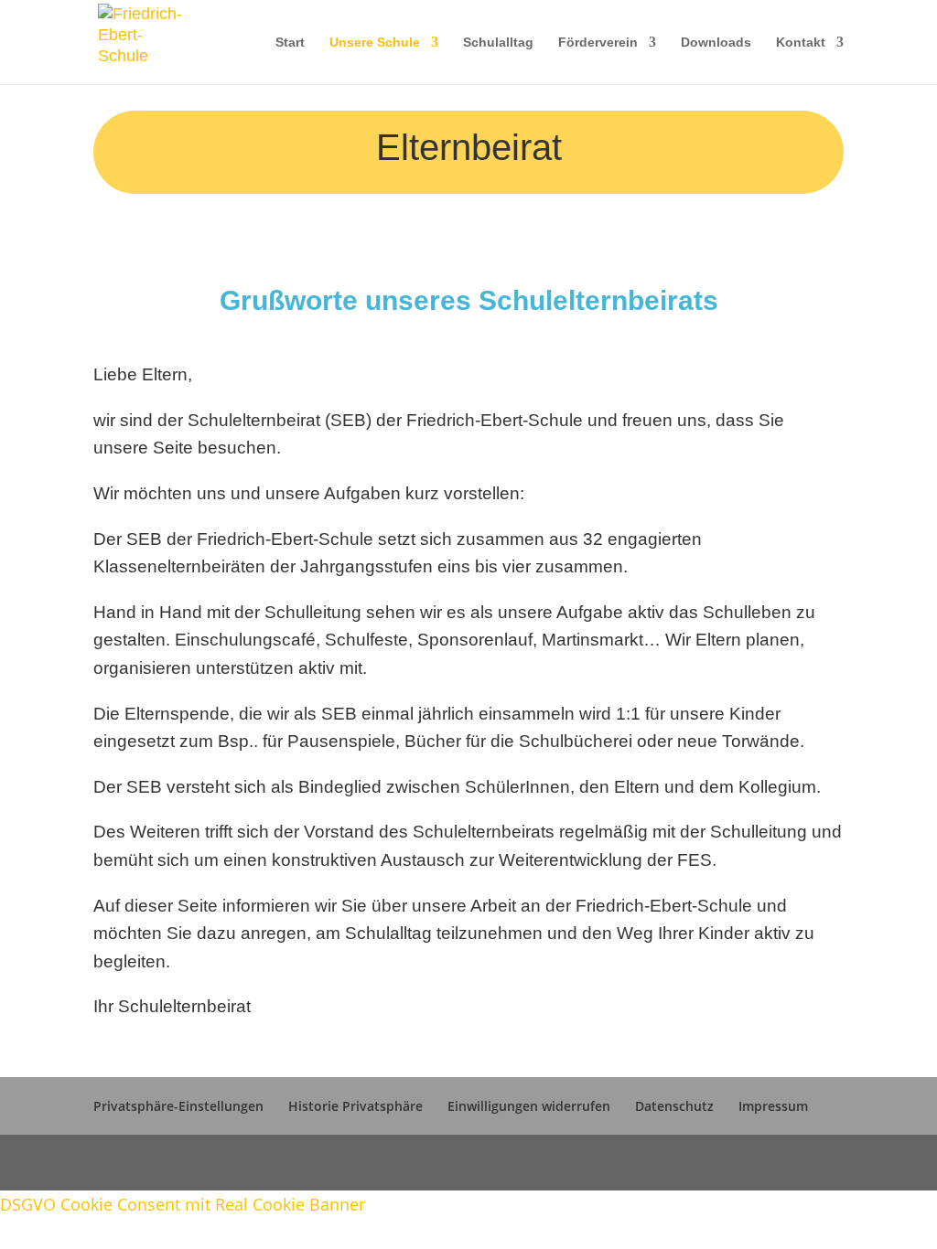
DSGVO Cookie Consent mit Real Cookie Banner (182, 1204)
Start (290, 42)
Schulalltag (498, 42)
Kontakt (800, 42)
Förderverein (598, 42)
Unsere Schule (374, 42)
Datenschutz (674, 1106)
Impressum (773, 1106)
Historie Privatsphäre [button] (355, 1106)
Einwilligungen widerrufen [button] (528, 1106)
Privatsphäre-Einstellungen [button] (178, 1106)
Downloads (716, 42)
